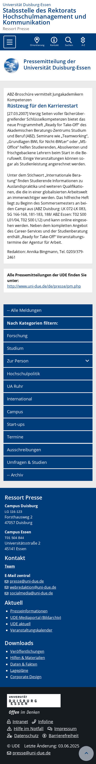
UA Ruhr (15, 386)
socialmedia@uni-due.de (31, 593)
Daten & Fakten (23, 664)
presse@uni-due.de (27, 581)
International (19, 399)
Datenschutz (26, 735)
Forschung (17, 335)
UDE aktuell (20, 623)
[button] (54, 42)
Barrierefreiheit (64, 735)
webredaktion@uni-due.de (33, 587)
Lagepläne (19, 670)
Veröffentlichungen (27, 651)
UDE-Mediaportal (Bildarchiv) (35, 617)
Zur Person (17, 361)
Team (10, 566)
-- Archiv (15, 475)
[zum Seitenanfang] (86, 753)
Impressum (65, 728)
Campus (15, 411)
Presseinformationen (29, 611)
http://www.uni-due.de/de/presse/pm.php (44, 286)
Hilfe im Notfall (29, 728)
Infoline (45, 721)
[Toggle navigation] (9, 42)
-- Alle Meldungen (24, 310)
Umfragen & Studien (27, 462)
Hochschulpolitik (23, 373)
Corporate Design (25, 676)
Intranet (20, 721)
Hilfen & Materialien (27, 657)
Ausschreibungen (24, 449)
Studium (15, 348)
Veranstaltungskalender (31, 630)
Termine (15, 437)
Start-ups (16, 424)
